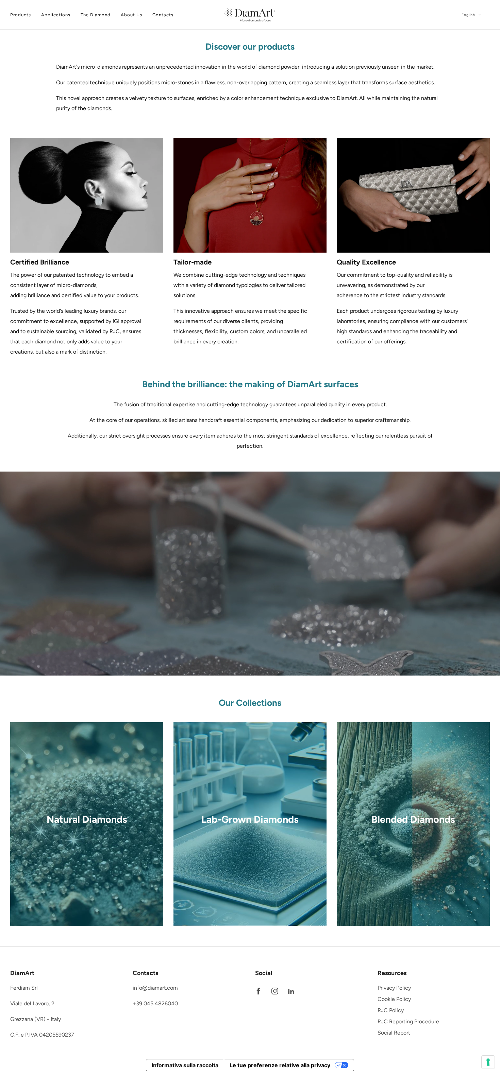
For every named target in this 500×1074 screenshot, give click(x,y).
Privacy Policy (394, 988)
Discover (87, 851)
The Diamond (96, 14)
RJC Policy (391, 1010)
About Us (131, 14)
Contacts (162, 14)
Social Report (394, 1032)
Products (20, 14)
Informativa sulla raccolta (185, 1065)
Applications (55, 14)
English (469, 15)
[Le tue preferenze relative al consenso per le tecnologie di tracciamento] (488, 1062)
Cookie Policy (394, 999)
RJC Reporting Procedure (408, 1021)
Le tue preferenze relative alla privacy (280, 1065)
